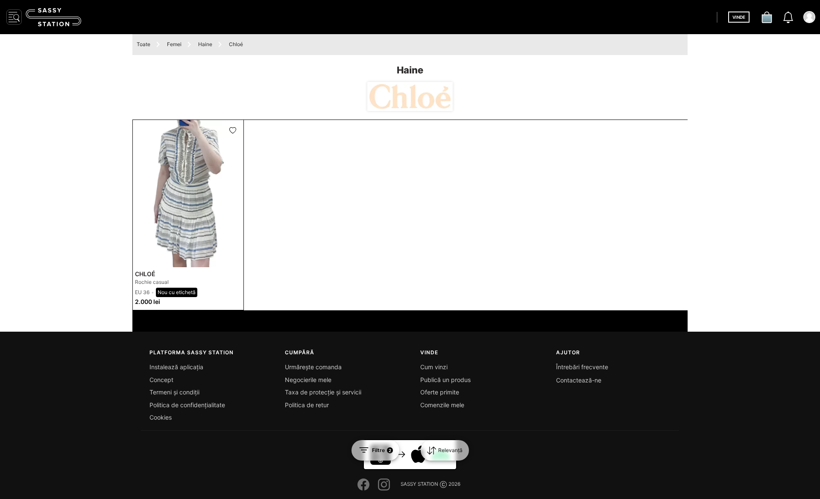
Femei (174, 44)
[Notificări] (788, 17)
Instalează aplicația (176, 367)
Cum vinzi (434, 367)
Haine (205, 44)
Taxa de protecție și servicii (323, 392)
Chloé (236, 44)
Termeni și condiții (174, 392)
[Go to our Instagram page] (384, 484)
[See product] (188, 193)
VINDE (738, 17)
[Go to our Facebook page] (363, 484)
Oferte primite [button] (439, 392)
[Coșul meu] (766, 17)
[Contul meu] (809, 17)
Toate (143, 44)
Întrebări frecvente (582, 367)
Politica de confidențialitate (187, 405)
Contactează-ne (578, 380)
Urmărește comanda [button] (313, 367)
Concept (161, 379)
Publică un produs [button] (445, 379)
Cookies (160, 417)
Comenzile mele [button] (442, 405)
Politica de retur (307, 405)
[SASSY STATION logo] (53, 17)
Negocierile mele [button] (308, 379)
